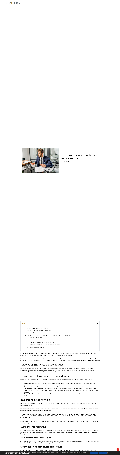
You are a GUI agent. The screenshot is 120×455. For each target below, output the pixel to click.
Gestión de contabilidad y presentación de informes (44, 344)
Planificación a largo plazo (37, 347)
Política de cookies (78, 452)
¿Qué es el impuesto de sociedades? (38, 328)
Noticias (63, 166)
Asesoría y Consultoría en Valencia (73, 164)
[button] (97, 323)
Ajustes (111, 452)
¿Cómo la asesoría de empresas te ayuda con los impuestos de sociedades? (50, 335)
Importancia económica (34, 333)
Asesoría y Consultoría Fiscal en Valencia (88, 164)
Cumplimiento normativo (36, 337)
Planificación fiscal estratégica (38, 340)
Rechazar (103, 452)
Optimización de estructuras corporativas (41, 342)
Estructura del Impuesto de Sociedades (39, 330)
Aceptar (94, 452)
